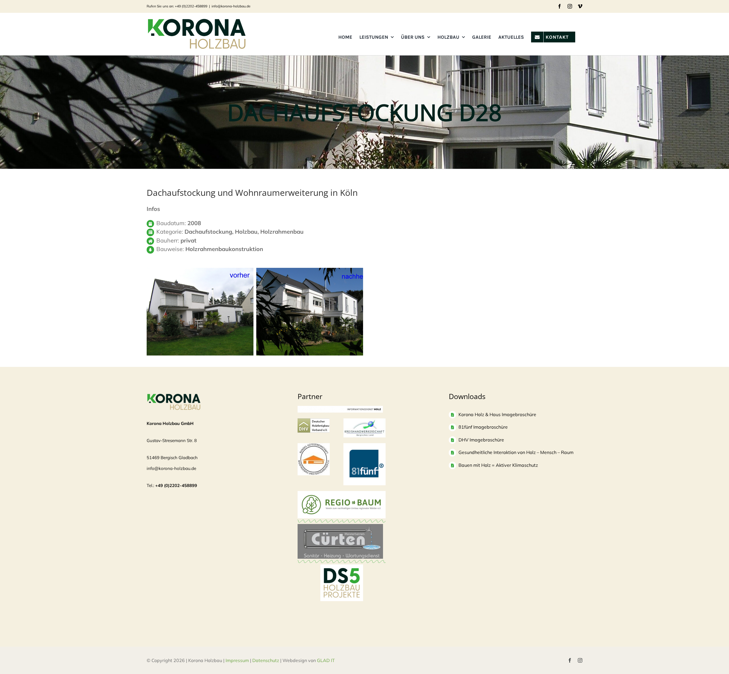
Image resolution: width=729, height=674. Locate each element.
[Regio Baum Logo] (342, 493)
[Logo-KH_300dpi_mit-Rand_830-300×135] (364, 421)
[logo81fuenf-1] (364, 445)
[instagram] (580, 660)
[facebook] (570, 660)
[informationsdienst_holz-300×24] (340, 408)
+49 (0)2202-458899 (176, 485)
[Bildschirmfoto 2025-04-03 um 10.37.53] (340, 526)
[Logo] (314, 445)
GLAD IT (326, 660)
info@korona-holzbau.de (231, 6)
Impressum (237, 660)
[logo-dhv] (313, 421)
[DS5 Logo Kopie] (342, 570)
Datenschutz (265, 660)
